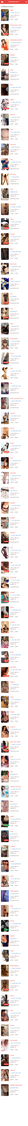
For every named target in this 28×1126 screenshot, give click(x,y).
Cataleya (12, 726)
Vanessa (12, 1070)
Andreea (12, 413)
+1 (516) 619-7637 (15, 236)
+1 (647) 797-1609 (15, 371)
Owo (11, 458)
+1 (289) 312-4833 (15, 744)
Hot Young (13, 667)
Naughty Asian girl (15, 786)
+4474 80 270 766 (15, 416)
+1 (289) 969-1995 (15, 446)
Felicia (12, 995)
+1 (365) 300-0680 (15, 356)
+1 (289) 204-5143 (15, 431)
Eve (11, 383)
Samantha (13, 473)
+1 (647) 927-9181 (15, 1013)
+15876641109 (14, 326)
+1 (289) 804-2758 (15, 610)
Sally (11, 189)
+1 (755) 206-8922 (15, 699)
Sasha (12, 816)
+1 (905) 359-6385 (15, 565)
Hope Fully (13, 577)
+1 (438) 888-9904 (15, 864)
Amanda (12, 503)
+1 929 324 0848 (15, 341)
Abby (11, 279)
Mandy (12, 99)
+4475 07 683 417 (15, 281)
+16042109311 (14, 893)
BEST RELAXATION (16, 40)
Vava (11, 1010)
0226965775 (13, 72)
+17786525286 (14, 177)
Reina (12, 637)
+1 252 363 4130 (15, 117)
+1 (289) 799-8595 (15, 968)
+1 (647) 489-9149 (15, 401)
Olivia (12, 607)
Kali (11, 84)
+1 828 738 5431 (15, 147)
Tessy (11, 876)
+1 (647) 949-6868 (15, 27)
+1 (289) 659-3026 (15, 475)
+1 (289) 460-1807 (15, 983)
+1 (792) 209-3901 (15, 819)
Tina (11, 308)
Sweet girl (13, 144)
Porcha (12, 428)
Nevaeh (12, 592)
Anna (11, 906)
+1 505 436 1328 (15, 132)
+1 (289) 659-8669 (15, 42)
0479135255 (13, 804)
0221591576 (13, 490)
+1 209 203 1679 (15, 625)
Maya (11, 249)
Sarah (11, 652)
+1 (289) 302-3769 (15, 386)
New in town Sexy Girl (16, 398)
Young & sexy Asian (16, 25)
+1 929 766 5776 (15, 13)
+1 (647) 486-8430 (15, 535)
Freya (11, 69)
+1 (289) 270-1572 (15, 849)
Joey (11, 562)
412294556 (13, 938)
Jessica (12, 1025)
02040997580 (14, 1088)
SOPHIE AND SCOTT (16, 1085)
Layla (11, 831)
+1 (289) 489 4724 (15, 953)
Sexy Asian (13, 264)
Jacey (11, 756)
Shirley (12, 488)
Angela (12, 861)
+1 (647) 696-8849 (15, 655)
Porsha (12, 921)
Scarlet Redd (13, 1040)
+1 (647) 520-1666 (15, 222)
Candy (12, 443)
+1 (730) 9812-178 (15, 729)
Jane (11, 368)
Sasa (11, 771)
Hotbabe (12, 517)
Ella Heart (13, 174)
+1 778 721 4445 (15, 580)
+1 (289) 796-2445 (15, 87)
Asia (11, 547)
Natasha (12, 55)
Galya (12, 950)
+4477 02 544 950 (15, 1043)
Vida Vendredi (14, 891)
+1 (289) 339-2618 (15, 102)
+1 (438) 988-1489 (15, 251)
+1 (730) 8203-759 (15, 460)
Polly (11, 801)
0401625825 (13, 57)
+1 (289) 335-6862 (15, 207)
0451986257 (13, 311)
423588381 (13, 296)
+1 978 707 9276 (15, 1028)
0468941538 (13, 192)
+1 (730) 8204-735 (15, 908)
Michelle (12, 532)
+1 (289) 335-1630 (15, 162)
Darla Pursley (14, 338)
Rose (11, 323)
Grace (12, 697)
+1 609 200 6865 (15, 714)
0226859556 (13, 774)
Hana (11, 10)
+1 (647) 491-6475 (15, 1073)
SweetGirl (13, 204)
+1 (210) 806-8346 (15, 923)
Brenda (12, 936)
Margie (12, 712)
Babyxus (12, 114)
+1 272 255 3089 (15, 595)
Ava (11, 293)
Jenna (12, 219)
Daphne (12, 682)
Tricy (11, 159)
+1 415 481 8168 (15, 879)
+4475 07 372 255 (15, 759)
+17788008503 (14, 684)
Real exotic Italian (15, 741)
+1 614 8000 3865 (15, 505)
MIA (11, 129)
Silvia (12, 353)
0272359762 (13, 834)
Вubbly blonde (14, 965)
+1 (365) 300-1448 (15, 670)
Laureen (12, 980)
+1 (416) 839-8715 (15, 1058)
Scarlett (12, 622)
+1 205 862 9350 (15, 640)
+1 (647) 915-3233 (15, 550)
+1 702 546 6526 (15, 520)
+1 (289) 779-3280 (15, 998)
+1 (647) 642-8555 (15, 789)
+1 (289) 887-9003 (15, 266)
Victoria (12, 234)
